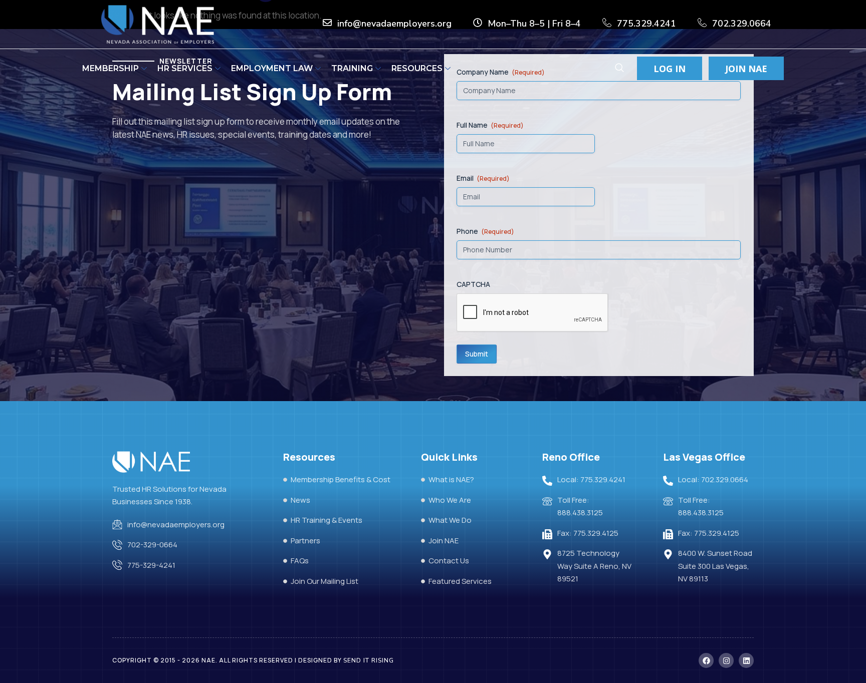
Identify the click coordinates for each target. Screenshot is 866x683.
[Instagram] (726, 660)
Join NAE (746, 69)
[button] (619, 69)
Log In (670, 69)
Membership (110, 68)
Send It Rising (368, 660)
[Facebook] (706, 660)
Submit (476, 354)
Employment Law (272, 68)
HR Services (184, 68)
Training (352, 68)
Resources (417, 68)
